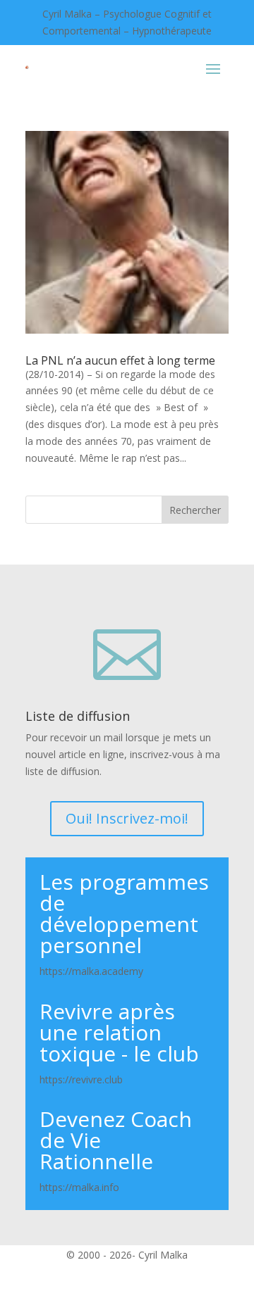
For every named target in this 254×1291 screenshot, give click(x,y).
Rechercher (195, 510)
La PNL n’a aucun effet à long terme (120, 360)
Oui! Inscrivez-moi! (127, 818)
